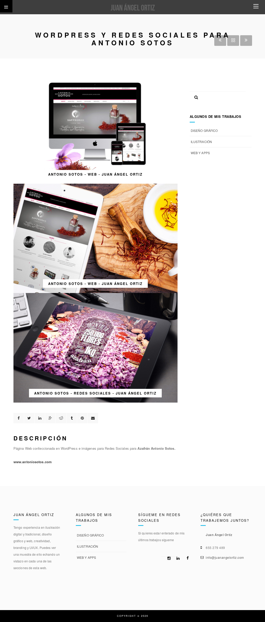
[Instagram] (168, 558)
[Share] (18, 418)
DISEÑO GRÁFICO (204, 130)
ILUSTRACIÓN (201, 141)
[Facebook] (186, 558)
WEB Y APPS (200, 153)
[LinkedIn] (177, 558)
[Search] (194, 96)
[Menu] (256, 6)
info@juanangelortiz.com (225, 557)
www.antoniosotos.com (32, 461)
